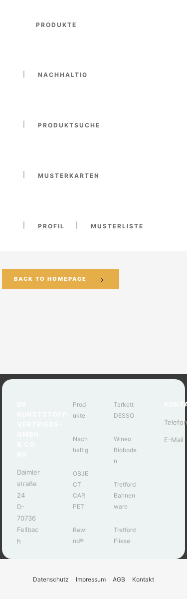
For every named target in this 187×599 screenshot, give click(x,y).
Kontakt (143, 579)
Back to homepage (50, 278)
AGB (119, 579)
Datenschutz (51, 579)
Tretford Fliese (125, 535)
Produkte (79, 410)
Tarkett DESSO (124, 410)
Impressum (91, 579)
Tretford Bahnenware (125, 495)
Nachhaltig (80, 444)
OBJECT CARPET (80, 490)
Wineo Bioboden (125, 450)
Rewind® (80, 535)
